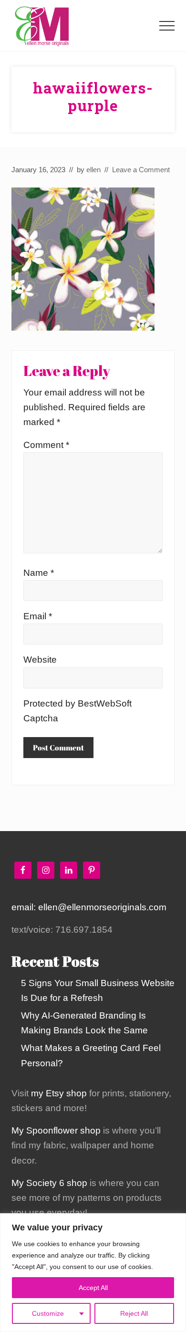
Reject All (134, 1313)
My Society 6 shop (49, 1183)
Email (37, 616)
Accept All (93, 1287)
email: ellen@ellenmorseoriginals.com (88, 907)
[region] (93, 1272)
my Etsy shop (59, 1093)
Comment (46, 445)
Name (38, 573)
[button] (167, 26)
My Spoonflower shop (56, 1130)
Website (40, 660)
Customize (48, 1313)
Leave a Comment (141, 170)
